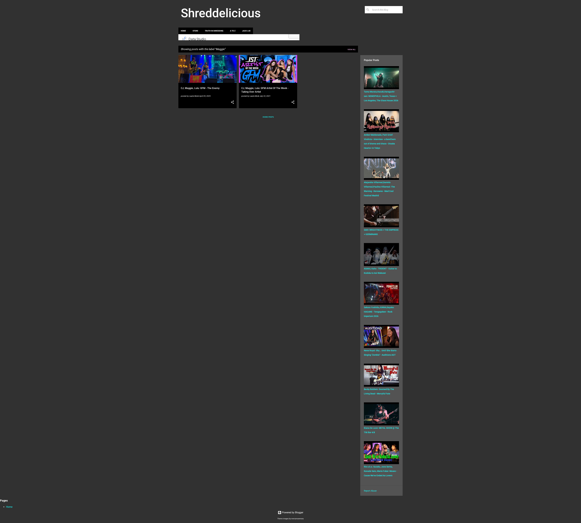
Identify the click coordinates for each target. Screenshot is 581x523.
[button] (232, 102)
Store (195, 31)
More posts (268, 117)
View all (352, 49)
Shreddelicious (221, 13)
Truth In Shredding (214, 31)
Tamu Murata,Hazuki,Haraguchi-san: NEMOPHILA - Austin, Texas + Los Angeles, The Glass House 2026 (381, 96)
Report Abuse (370, 491)
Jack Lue (246, 31)
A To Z (232, 31)
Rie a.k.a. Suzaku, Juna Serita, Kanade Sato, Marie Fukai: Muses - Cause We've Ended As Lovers (380, 471)
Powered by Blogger (292, 512)
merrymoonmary (297, 519)
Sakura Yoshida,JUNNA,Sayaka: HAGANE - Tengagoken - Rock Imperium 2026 (379, 311)
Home (183, 31)
